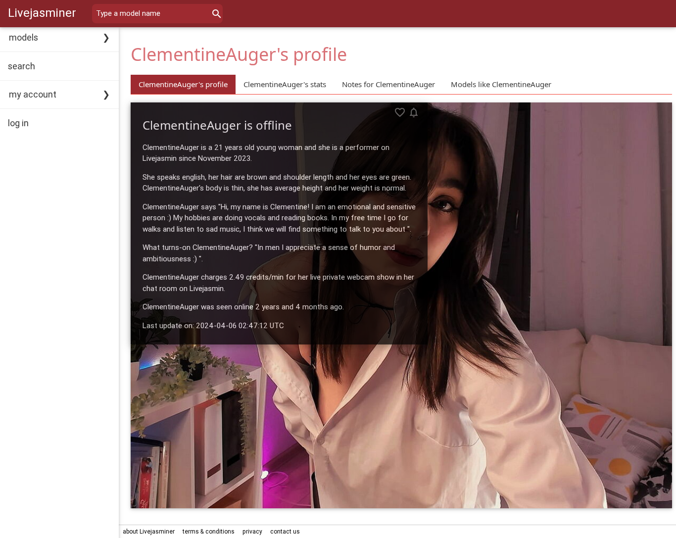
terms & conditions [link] (209, 531)
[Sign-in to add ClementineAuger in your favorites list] (400, 112)
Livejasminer (42, 12)
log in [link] (18, 123)
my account (32, 94)
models (23, 37)
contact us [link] (285, 531)
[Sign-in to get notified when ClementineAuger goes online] (414, 112)
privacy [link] (252, 531)
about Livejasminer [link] (149, 531)
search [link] (21, 66)
